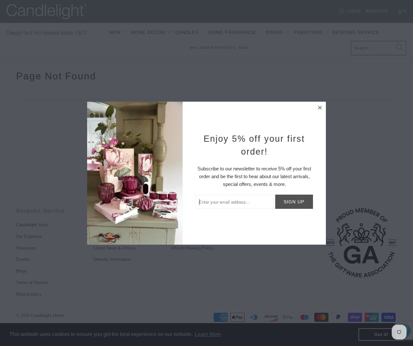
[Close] (320, 107)
